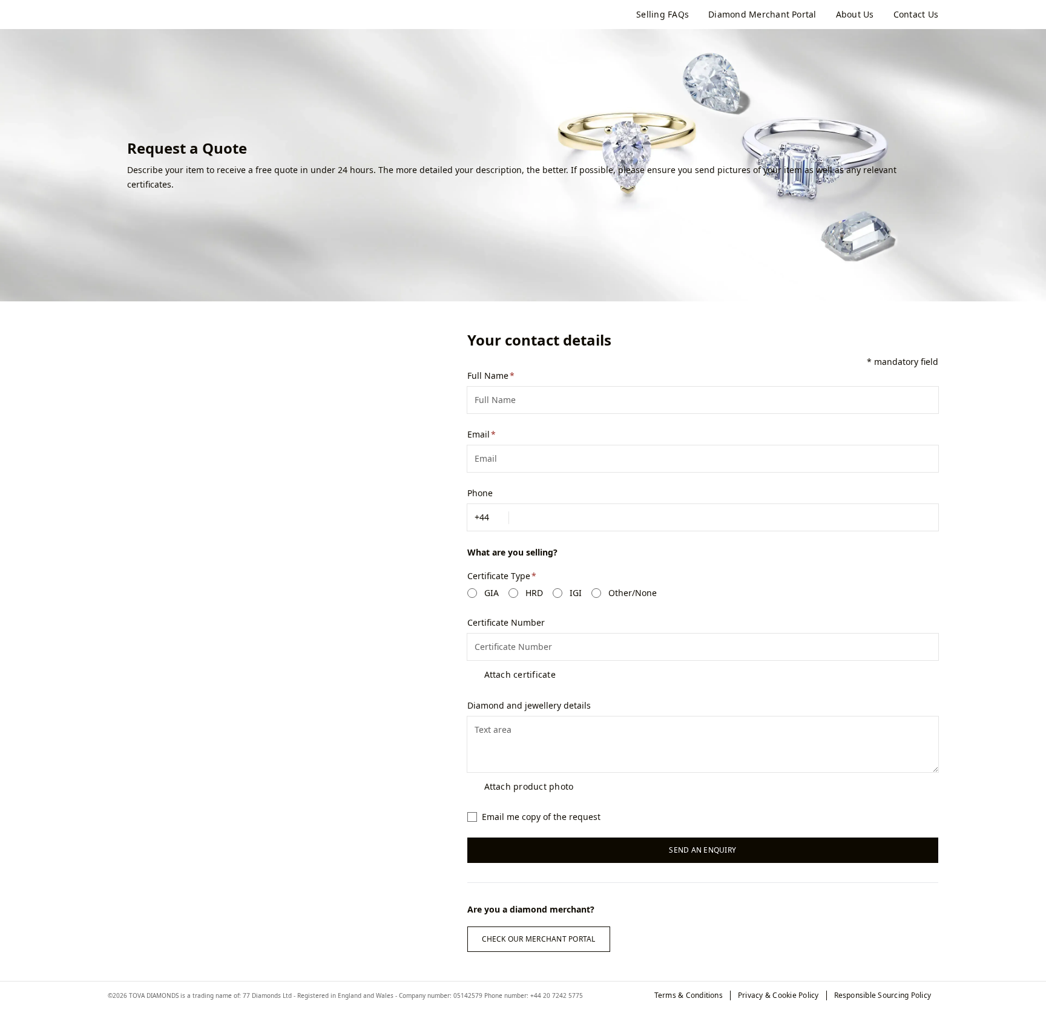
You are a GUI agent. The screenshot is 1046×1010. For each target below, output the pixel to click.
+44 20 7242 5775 (556, 995)
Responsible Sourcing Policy (882, 995)
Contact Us (915, 14)
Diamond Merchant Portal (762, 14)
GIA (491, 592)
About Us (855, 14)
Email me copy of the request (541, 816)
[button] (488, 517)
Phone (480, 493)
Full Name (487, 375)
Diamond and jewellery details (529, 705)
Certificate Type (498, 576)
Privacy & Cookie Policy (778, 995)
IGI (576, 592)
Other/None (632, 592)
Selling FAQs (662, 14)
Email (478, 434)
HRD (534, 592)
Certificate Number (506, 622)
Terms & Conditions (688, 995)
